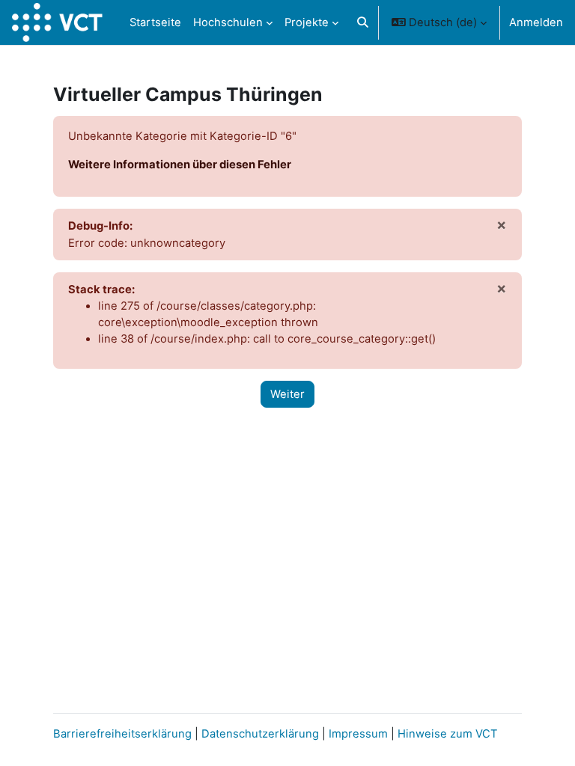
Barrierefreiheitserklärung (122, 734)
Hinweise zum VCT (448, 734)
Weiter (287, 394)
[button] (362, 22)
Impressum (360, 734)
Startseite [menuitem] (155, 22)
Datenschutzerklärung (260, 734)
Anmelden (536, 22)
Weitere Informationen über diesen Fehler (179, 164)
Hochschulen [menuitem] (228, 22)
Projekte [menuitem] (307, 22)
